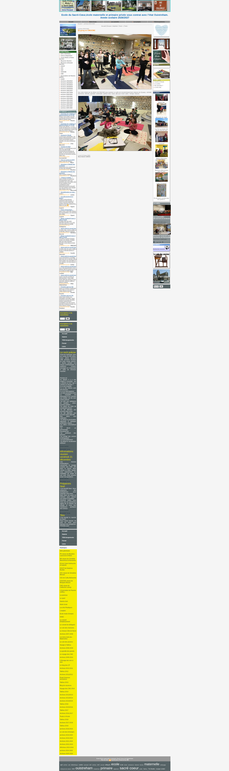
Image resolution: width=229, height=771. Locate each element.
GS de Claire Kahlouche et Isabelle (68, 564)
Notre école (92, 22)
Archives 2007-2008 (66, 634)
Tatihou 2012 (64, 671)
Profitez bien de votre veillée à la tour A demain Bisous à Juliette (68, 250)
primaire (107, 768)
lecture (141, 765)
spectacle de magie (161, 117)
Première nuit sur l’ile (67, 286)
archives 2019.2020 (66, 96)
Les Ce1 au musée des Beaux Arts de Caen (161, 129)
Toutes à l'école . (65, 716)
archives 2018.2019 (66, 94)
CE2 (61, 70)
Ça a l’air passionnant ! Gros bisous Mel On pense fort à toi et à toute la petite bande (68, 269)
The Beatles (151, 769)
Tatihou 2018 (64, 719)
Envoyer (109, 26)
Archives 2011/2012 (66, 81)
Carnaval (161, 143)
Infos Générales (65, 53)
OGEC (62, 79)
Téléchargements (159, 22)
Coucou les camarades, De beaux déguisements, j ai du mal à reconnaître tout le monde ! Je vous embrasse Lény (67, 139)
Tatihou (145, 769)
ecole (115, 764)
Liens (64, 346)
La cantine (157, 83)
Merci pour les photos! (65, 161)
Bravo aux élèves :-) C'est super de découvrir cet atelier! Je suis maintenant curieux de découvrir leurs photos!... (68, 128)
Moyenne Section (66, 61)
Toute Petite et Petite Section (66, 58)
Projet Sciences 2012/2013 (65, 678)
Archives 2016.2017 (66, 90)
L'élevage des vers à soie (66, 661)
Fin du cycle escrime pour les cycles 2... (161, 199)
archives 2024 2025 (66, 106)
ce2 (90, 765)
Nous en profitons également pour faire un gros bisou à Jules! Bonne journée (67, 289)
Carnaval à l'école (66, 135)
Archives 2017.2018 (66, 92)
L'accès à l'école (159, 82)
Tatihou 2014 (64, 691)
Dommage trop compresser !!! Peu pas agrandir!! (67, 167)
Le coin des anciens (66, 642)
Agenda (156, 65)
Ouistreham (96, 769)
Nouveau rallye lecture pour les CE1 (161, 171)
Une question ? (158, 85)
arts (69, 765)
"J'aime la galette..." (67, 177)
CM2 (61, 73)
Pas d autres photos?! (65, 174)
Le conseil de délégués (67, 625)
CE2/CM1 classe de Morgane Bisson (66, 581)
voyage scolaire (160, 769)
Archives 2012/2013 (66, 83)
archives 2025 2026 (66, 108)
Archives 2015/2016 (66, 88)
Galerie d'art (64, 601)
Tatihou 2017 (64, 710)
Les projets (137, 22)
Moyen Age (161, 102)
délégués (107, 765)
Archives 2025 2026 (66, 753)
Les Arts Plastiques (66, 607)
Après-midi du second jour (68, 228)
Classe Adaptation (66, 55)
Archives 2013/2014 (66, 85)
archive (65, 765)
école (121, 765)
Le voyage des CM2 (66, 654)
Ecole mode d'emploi (66, 614)
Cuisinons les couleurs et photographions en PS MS (67, 114)
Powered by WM (124, 760)
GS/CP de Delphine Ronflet (66, 569)
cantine (81, 765)
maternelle (151, 764)
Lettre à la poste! (161, 183)
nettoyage (163, 765)
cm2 (98, 765)
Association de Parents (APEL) (67, 76)
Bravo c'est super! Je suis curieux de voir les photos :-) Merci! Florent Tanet (67, 118)
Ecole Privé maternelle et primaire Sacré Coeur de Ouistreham (114, 758)
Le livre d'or (157, 87)
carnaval (86, 765)
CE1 (61, 68)
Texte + (121, 26)
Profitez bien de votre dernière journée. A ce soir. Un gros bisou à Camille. (67, 222)
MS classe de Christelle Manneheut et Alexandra (68, 559)
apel (61, 765)
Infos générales (65, 551)
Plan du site (104, 760)
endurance (131, 765)
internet (137, 765)
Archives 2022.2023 (66, 102)
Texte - (126, 26)
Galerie (64, 337)
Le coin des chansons (67, 628)
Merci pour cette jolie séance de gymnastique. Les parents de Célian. (67, 212)
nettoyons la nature (65, 769)
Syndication (114, 760)
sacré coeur (129, 768)
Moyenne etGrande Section (66, 63)
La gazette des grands (67, 651)
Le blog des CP (65, 665)
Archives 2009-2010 (66, 657)
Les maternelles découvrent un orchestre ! (161, 218)
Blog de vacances (65, 685)
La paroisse (64, 595)
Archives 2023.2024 (66, 104)
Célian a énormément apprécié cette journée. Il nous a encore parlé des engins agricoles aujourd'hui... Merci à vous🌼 (67, 202)
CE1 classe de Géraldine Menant (68, 574)
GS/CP (62, 66)
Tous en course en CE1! (68, 159)
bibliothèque (74, 765)
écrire (125, 765)
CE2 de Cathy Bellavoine (68, 578)
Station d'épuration (161, 158)
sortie (140, 769)
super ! (61, 193)
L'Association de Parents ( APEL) (68, 591)
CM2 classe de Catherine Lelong (65, 586)
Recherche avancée (159, 249)
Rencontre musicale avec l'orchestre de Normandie (162, 236)
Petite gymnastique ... (67, 209)
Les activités (115, 22)
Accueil (70, 22)
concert (102, 765)
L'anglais (63, 610)
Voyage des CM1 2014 (67, 688)
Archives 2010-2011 (66, 668)
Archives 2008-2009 (66, 648)
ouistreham (84, 768)
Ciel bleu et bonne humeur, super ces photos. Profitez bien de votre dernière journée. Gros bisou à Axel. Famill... (67, 241)
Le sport (62, 598)
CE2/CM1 (63, 72)
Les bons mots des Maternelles (66, 638)
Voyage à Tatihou (65, 645)
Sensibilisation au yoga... (68, 192)
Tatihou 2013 (64, 682)
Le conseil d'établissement (65, 620)
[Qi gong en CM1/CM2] (114, 35)
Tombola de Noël (65, 146)
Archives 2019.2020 (66, 98)
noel (73, 769)
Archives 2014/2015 (66, 86)
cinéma (94, 765)
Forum (64, 343)
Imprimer (115, 26)
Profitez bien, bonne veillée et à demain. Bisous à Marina (67, 230)
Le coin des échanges (67, 732)
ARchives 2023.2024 (66, 747)
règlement (116, 769)
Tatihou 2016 (64, 704)
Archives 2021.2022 (66, 100)
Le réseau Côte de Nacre (68, 631)
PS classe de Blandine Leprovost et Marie (67, 554)
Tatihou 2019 (64, 726)
